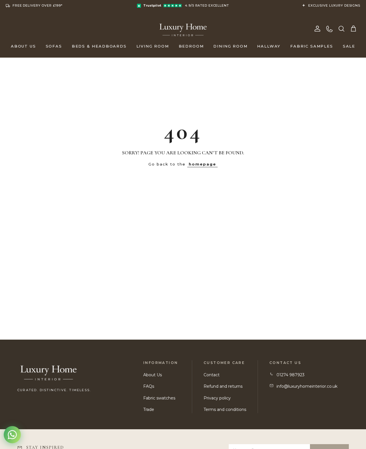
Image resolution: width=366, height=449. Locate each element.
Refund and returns (223, 386)
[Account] (317, 28)
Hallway (269, 46)
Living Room (152, 46)
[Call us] (329, 28)
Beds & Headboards (99, 46)
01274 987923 (291, 374)
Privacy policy (217, 398)
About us (23, 46)
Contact (212, 374)
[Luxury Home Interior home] (183, 28)
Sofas (54, 46)
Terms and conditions (225, 409)
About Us (152, 374)
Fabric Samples (311, 46)
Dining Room (230, 46)
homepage (202, 164)
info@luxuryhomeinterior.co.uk (307, 386)
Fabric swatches (159, 398)
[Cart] (353, 28)
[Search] (341, 28)
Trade (148, 409)
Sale (349, 46)
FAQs (148, 386)
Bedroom (191, 46)
